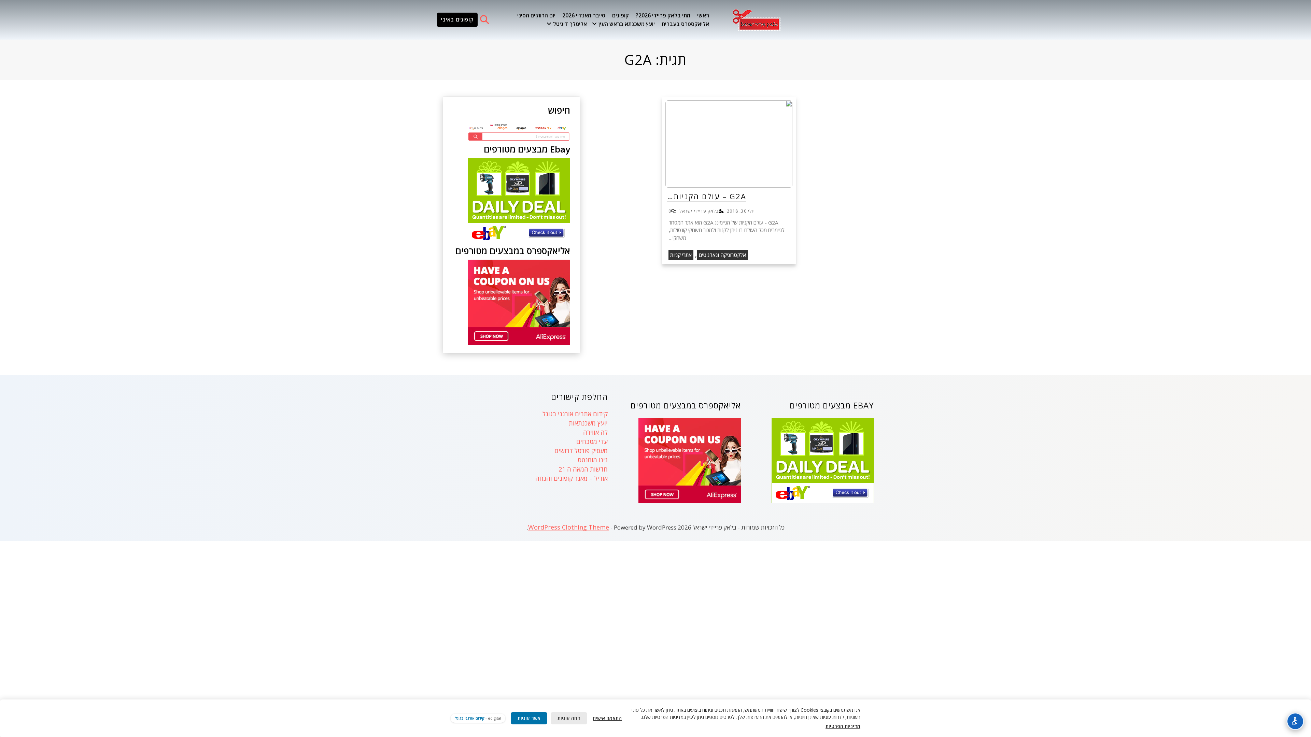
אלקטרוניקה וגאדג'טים (722, 254)
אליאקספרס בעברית (685, 24)
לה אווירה (595, 432)
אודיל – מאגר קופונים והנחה (571, 478)
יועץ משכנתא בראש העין (626, 24)
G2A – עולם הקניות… (706, 196)
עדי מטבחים (592, 441)
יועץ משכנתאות (588, 423)
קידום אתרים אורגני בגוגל (575, 414)
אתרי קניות (681, 254)
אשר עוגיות (529, 718)
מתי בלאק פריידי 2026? (663, 15)
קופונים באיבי (457, 19)
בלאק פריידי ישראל (698, 211)
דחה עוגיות (569, 718)
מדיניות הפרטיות (843, 726)
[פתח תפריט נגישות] (1295, 721)
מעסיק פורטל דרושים (581, 451)
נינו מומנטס (593, 460)
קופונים (620, 15)
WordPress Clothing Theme (568, 527)
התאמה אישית (607, 718)
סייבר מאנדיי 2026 (583, 15)
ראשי (703, 15)
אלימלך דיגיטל (570, 24)
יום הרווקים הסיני (536, 15)
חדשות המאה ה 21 (583, 469)
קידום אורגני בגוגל (469, 718)
